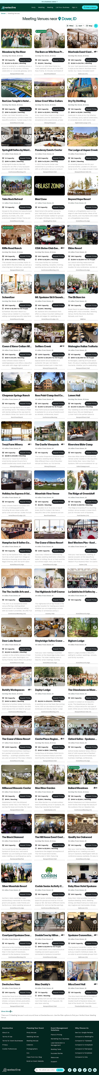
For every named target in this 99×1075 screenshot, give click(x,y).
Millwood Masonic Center (16, 788)
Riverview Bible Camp (80, 444)
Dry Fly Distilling (77, 101)
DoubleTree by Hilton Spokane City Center (58, 935)
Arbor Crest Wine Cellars (49, 101)
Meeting (50, 7)
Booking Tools (56, 1049)
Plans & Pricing (56, 1035)
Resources (55, 1057)
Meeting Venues (32, 1041)
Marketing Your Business (60, 1039)
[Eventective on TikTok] (85, 1070)
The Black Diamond (12, 837)
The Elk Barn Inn (76, 297)
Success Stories (57, 1053)
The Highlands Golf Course (50, 591)
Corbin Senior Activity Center (51, 886)
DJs (28, 1053)
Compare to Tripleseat (83, 1041)
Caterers (30, 1045)
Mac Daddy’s (42, 984)
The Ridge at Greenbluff (81, 493)
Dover (3, 13)
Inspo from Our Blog (34, 1057)
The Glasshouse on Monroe (83, 689)
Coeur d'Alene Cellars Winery (18, 346)
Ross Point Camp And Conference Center (58, 395)
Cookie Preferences (9, 1049)
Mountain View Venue (47, 493)
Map (90, 26)
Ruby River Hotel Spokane (82, 886)
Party (33, 7)
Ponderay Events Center (48, 150)
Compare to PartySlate (83, 1053)
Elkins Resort (75, 248)
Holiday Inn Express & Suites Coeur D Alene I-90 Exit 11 (31, 493)
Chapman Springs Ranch (16, 395)
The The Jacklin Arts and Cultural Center (24, 591)
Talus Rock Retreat (12, 199)
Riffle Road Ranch (12, 248)
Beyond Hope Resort (79, 199)
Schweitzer (8, 297)
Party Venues (31, 1032)
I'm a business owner (49, 1)
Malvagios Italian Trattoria (83, 346)
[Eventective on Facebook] (70, 1070)
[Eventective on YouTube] (90, 1070)
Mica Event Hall (76, 984)
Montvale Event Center (81, 51)
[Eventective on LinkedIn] (95, 1070)
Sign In (74, 7)
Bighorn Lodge (76, 640)
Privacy (5, 1045)
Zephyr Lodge (43, 689)
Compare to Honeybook (84, 1045)
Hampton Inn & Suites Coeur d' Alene (22, 542)
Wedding (41, 7)
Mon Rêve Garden (45, 788)
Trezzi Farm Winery (12, 444)
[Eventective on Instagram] (75, 1070)
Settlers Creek (43, 346)
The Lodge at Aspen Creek (83, 150)
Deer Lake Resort (11, 640)
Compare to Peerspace (83, 1049)
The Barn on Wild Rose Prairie (51, 51)
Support (54, 1061)
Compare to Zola (81, 1057)
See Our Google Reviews (84, 1032)
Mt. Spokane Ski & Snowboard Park (54, 297)
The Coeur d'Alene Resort (49, 542)
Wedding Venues (33, 1037)
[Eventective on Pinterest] (80, 1070)
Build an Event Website (35, 1061)
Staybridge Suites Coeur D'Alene (53, 640)
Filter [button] (71, 26)
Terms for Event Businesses (12, 1041)
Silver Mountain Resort (14, 886)
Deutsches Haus (11, 984)
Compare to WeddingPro (84, 1037)
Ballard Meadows (78, 788)
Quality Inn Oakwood (80, 837)
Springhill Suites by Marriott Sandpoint (23, 150)
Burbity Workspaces (13, 689)
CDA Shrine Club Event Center (51, 248)
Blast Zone (41, 199)
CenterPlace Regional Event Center (55, 739)
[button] (96, 26)
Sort (80, 26)
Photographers (32, 1049)
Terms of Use (7, 1037)
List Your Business (62, 7)
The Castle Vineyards (47, 444)
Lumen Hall (74, 395)
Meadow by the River (14, 51)
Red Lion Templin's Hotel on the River (22, 101)
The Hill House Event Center (50, 837)
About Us (5, 1032)
